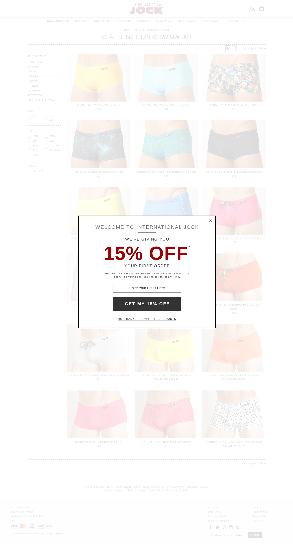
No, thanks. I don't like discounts (147, 319)
